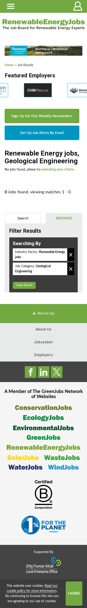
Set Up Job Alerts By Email (42, 133)
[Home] (43, 24)
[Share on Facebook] (30, 372)
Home (9, 65)
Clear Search (24, 285)
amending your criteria (58, 169)
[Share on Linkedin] (43, 372)
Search (23, 218)
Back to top (46, 313)
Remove (70, 254)
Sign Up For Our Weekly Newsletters (41, 116)
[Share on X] (56, 372)
